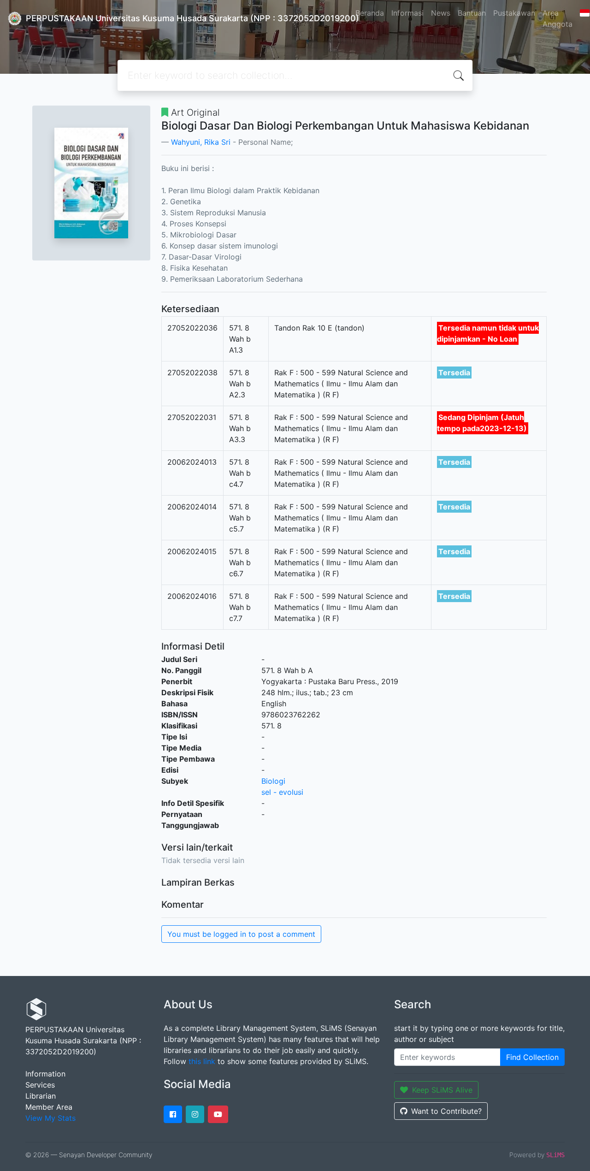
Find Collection (532, 1057)
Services (40, 1084)
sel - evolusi (282, 792)
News (440, 13)
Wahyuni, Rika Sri (200, 142)
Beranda (369, 13)
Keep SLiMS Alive (442, 1089)
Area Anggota (557, 18)
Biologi (273, 781)
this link (202, 1061)
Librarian (40, 1095)
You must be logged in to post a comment (241, 934)
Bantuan (472, 13)
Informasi (407, 13)
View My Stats (50, 1118)
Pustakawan (514, 13)
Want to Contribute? (446, 1111)
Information (45, 1073)
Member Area (48, 1107)
